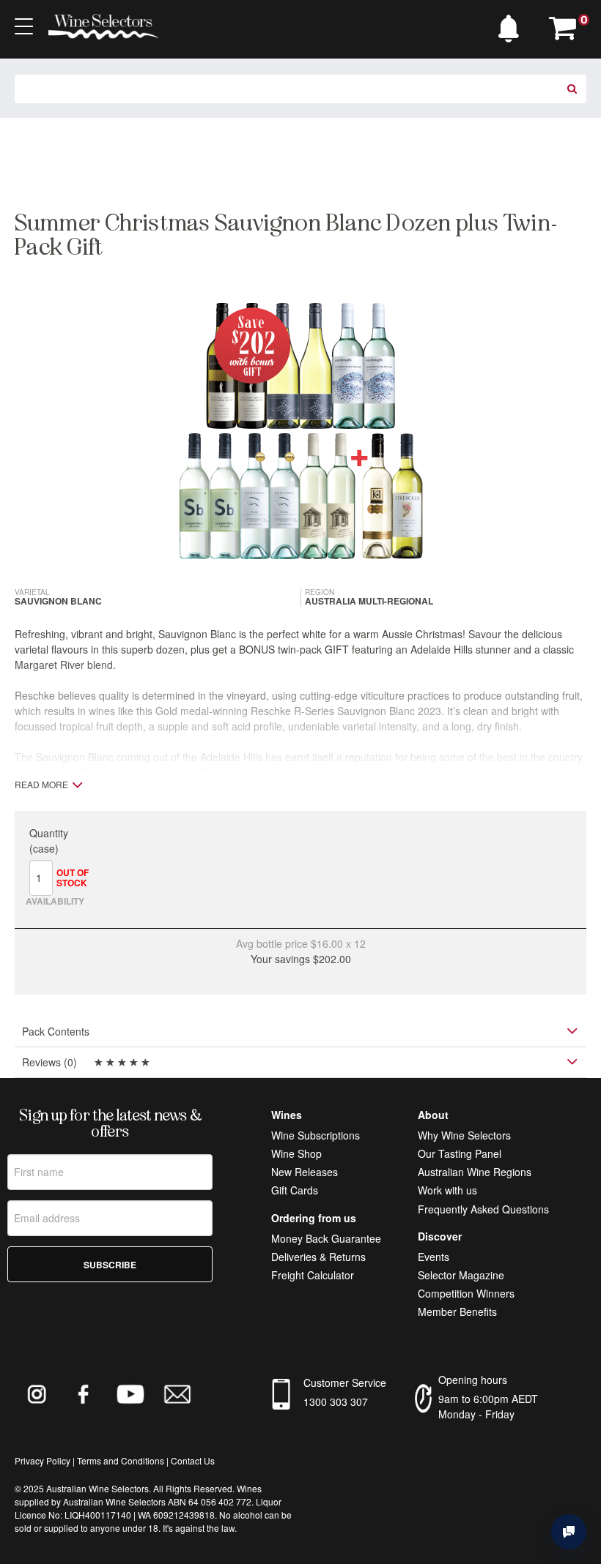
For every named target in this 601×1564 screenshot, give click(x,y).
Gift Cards (294, 1190)
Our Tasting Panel (459, 1153)
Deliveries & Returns (318, 1256)
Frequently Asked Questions (483, 1209)
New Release (302, 1171)
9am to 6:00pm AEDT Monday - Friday (488, 1406)
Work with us (447, 1190)
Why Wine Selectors (464, 1135)
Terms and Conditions (120, 1460)
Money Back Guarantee (326, 1238)
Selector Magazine (461, 1275)
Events (433, 1256)
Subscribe (110, 1264)
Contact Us (193, 1460)
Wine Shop (296, 1153)
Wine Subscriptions (315, 1135)
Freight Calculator (312, 1275)
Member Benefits (457, 1311)
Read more (41, 784)
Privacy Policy (42, 1460)
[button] (512, 25)
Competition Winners (466, 1293)
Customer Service (344, 1382)
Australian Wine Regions (474, 1171)
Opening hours (472, 1379)
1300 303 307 (335, 1401)
